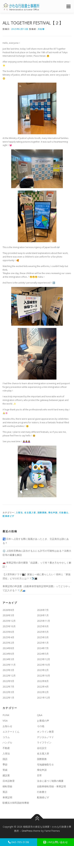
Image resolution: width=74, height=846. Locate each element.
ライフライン (44, 742)
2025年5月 (43, 631)
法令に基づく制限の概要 (50, 780)
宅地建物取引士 (45, 764)
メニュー (68, 6)
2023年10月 (43, 664)
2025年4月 (8, 637)
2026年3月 (8, 615)
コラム (6, 737)
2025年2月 (8, 642)
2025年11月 (43, 620)
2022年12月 (9, 675)
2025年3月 (43, 637)
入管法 (19, 512)
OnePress (27, 830)
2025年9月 (43, 626)
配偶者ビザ (8, 515)
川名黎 (41, 29)
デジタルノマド (45, 737)
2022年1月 (8, 697)
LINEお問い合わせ (57, 842)
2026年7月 (43, 610)
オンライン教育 (45, 731)
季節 (5, 764)
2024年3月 (8, 659)
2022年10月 (43, 675)
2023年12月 (43, 659)
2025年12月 (9, 620)
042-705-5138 (20, 842)
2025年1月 (43, 642)
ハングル (7, 742)
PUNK (6, 715)
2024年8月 (8, 648)
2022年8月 (43, 681)
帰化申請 (53, 512)
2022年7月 (8, 686)
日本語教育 (9, 780)
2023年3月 (8, 670)
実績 (5, 769)
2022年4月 (43, 686)
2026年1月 (43, 615)
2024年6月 (8, 653)
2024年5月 (43, 653)
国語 (5, 759)
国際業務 (42, 512)
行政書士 (63, 512)
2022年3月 (8, 692)
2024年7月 (43, 648)
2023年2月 (43, 670)
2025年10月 (9, 626)
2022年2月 (43, 692)
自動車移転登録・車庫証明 (51, 786)
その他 (40, 726)
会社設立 (42, 748)
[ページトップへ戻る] (37, 819)
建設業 (6, 775)
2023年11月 (9, 664)
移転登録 (7, 786)
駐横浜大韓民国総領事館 (16, 802)
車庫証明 (7, 797)
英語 (5, 792)
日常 (39, 775)
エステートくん (11, 731)
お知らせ (7, 726)
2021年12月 (43, 697)
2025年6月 (8, 631)
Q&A (39, 715)
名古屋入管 (30, 512)
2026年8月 (8, 610)
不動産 (6, 748)
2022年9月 (8, 681)
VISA (5, 720)
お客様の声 (43, 720)
